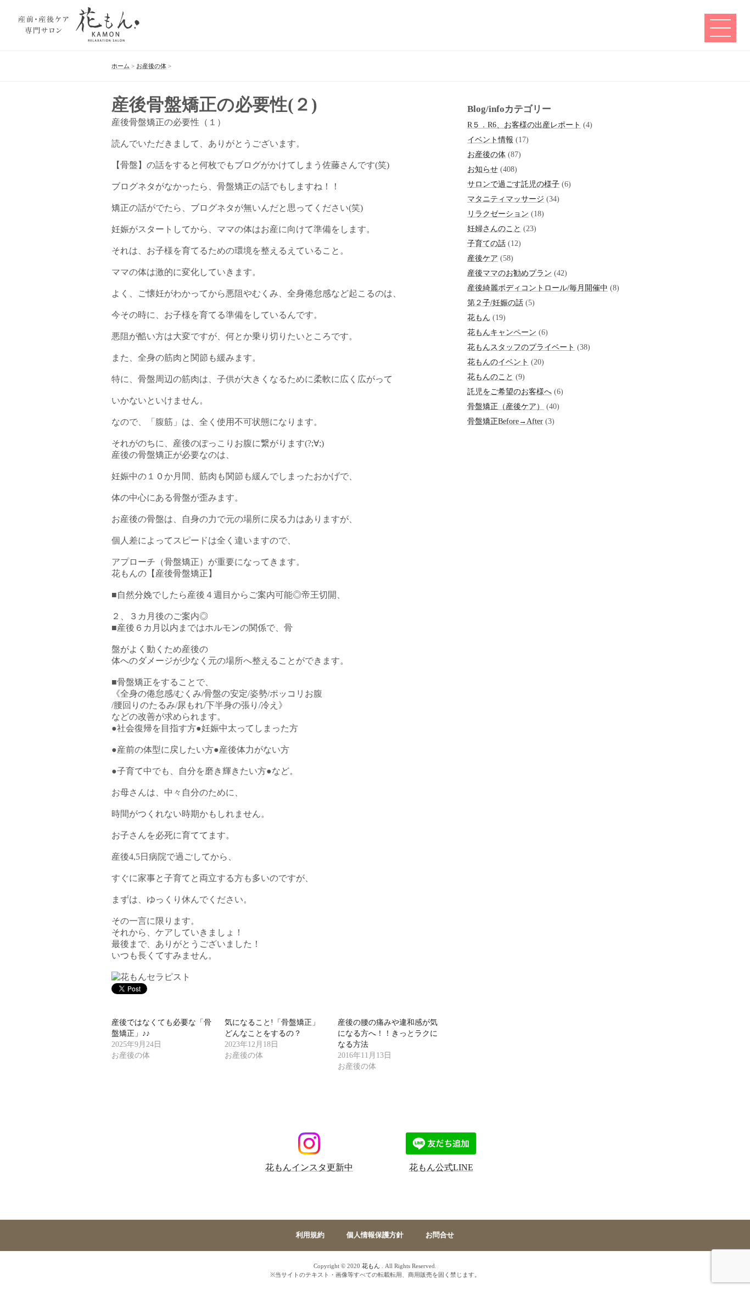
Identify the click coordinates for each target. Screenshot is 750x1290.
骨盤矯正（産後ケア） (505, 406)
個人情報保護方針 (375, 1235)
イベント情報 (490, 139)
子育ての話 (486, 243)
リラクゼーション (498, 213)
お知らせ (482, 169)
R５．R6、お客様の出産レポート (524, 124)
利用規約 (310, 1235)
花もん (478, 317)
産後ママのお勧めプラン (509, 272)
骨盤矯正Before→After (505, 421)
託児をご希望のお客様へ (509, 391)
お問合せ (440, 1235)
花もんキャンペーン (501, 332)
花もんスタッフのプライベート (521, 347)
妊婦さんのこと (494, 228)
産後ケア (482, 258)
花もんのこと (490, 376)
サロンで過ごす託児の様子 (513, 184)
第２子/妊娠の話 (495, 302)
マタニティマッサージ (505, 198)
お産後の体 (486, 154)
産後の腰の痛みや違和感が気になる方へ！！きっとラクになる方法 (388, 1033)
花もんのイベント (498, 361)
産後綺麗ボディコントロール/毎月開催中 (537, 287)
